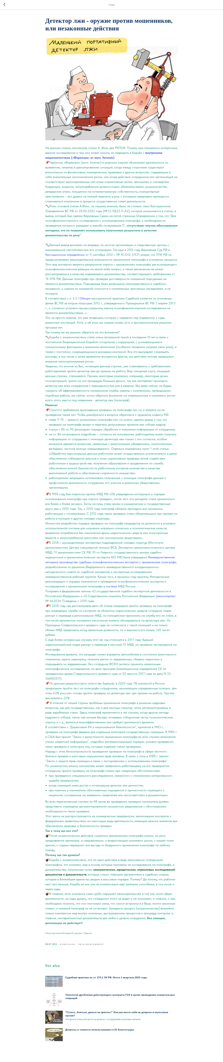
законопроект (166, 596)
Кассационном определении (65, 254)
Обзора (85, 298)
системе (111, 586)
